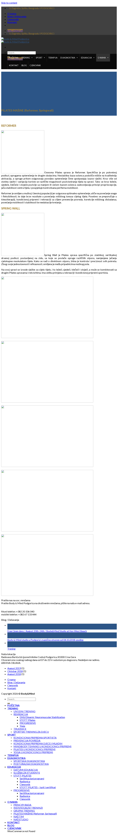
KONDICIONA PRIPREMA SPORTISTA (35, 737)
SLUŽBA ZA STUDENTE (27, 772)
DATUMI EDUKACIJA (26, 769)
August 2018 (14, 674)
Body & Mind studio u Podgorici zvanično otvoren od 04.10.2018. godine (45, 639)
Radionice (25, 796)
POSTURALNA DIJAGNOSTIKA (31, 763)
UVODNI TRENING (24, 711)
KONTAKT (14, 65)
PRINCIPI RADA (22, 804)
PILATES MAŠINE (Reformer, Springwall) (35, 813)
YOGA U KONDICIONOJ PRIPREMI (33, 752)
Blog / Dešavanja (16, 16)
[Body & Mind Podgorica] (15, 40)
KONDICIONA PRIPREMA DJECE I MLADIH (38, 743)
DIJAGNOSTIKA (67, 57)
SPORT (39, 57)
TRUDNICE (20, 728)
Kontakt (12, 22)
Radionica (25, 781)
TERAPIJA (52, 57)
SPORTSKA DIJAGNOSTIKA (29, 760)
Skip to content (9, 2)
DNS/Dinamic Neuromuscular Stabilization (42, 717)
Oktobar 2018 (15, 671)
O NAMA (102, 57)
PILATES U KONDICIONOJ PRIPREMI (34, 749)
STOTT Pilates (27, 720)
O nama (11, 13)
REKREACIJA (21, 714)
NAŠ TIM (19, 816)
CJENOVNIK (35, 65)
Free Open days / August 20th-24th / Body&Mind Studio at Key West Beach (47, 631)
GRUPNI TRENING (24, 810)
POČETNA (13, 57)
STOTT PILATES (22, 775)
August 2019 (14, 668)
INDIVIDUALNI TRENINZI (28, 807)
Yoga (22, 725)
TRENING (25, 57)
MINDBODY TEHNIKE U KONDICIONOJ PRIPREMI (42, 746)
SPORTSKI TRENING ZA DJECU (31, 731)
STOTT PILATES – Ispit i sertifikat (38, 787)
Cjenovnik (13, 19)
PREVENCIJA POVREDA (27, 740)
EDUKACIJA (86, 57)
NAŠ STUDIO (21, 819)
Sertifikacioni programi (32, 778)
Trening (11, 648)
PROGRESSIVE (28, 722)
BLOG (24, 65)
